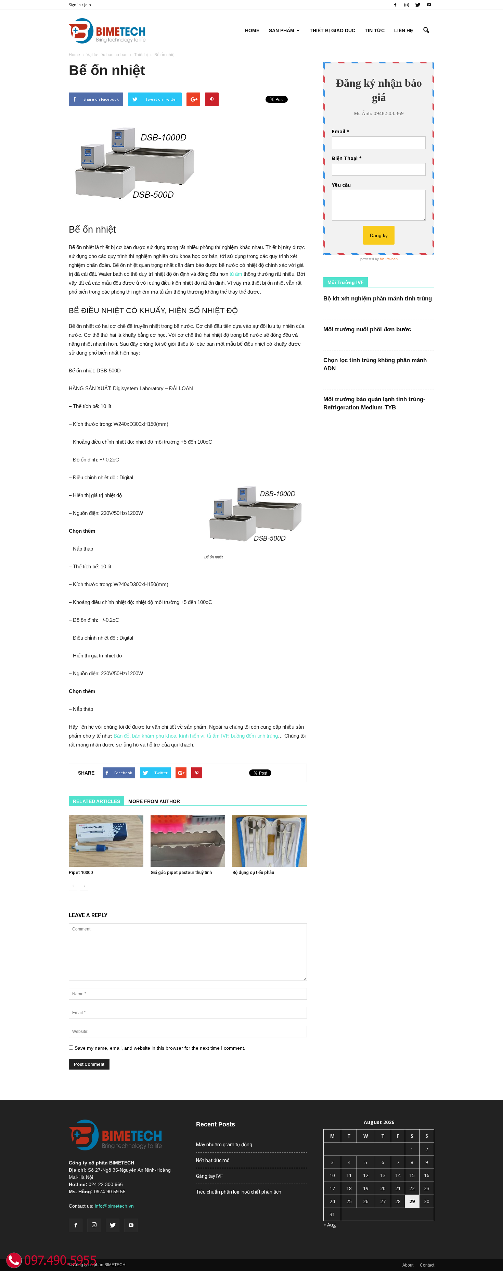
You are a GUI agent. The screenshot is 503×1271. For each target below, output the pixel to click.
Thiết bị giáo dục (332, 30)
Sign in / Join (80, 4)
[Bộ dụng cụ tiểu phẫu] (269, 841)
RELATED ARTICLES (96, 801)
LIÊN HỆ (403, 30)
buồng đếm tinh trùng (254, 736)
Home (252, 30)
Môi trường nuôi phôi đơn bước (367, 329)
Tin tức (375, 30)
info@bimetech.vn (114, 1206)
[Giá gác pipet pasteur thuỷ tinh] (188, 841)
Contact (427, 1265)
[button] (426, 30)
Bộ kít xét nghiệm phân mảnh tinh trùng (377, 298)
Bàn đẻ (121, 736)
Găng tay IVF (209, 1176)
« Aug (329, 1224)
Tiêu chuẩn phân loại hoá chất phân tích (238, 1192)
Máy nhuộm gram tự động (224, 1144)
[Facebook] (395, 5)
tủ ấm (236, 274)
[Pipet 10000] (106, 841)
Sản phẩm (281, 30)
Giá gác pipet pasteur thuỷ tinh (181, 872)
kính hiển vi (191, 736)
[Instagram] (406, 5)
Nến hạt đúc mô (213, 1160)
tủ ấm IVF (217, 736)
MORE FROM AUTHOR (154, 801)
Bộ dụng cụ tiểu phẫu (253, 872)
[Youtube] (429, 5)
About (407, 1265)
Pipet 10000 (81, 872)
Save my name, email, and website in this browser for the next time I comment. (160, 1048)
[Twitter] (418, 5)
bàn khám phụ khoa (154, 736)
